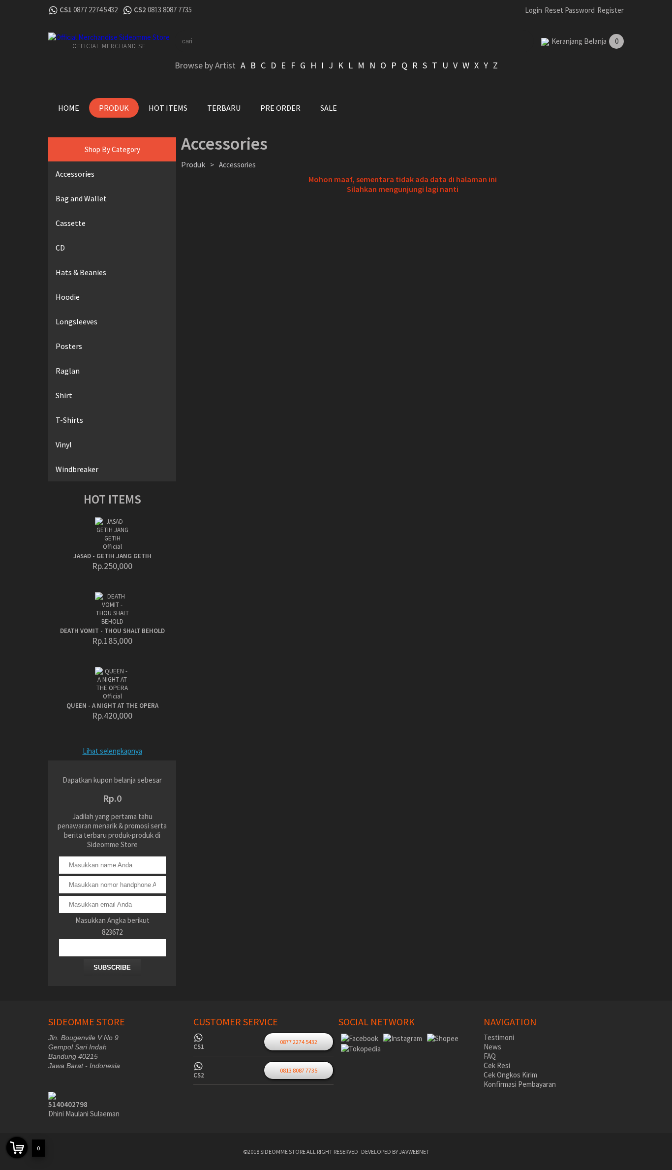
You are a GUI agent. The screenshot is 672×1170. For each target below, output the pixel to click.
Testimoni (499, 1037)
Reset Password (570, 10)
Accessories (75, 174)
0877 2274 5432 (95, 9)
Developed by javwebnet (395, 1151)
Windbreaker (77, 469)
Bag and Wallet (81, 198)
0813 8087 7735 (170, 9)
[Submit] (508, 41)
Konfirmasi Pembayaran (520, 1084)
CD (60, 248)
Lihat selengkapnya (112, 751)
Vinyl (64, 444)
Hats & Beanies (81, 272)
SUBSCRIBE (112, 967)
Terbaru (224, 108)
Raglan (68, 371)
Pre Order (280, 108)
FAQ (490, 1056)
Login (533, 10)
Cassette (71, 223)
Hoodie (68, 297)
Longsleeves (76, 321)
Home (68, 108)
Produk (114, 108)
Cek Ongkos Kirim (510, 1074)
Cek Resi (497, 1065)
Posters (69, 346)
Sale (328, 108)
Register (610, 10)
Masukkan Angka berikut (112, 920)
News (492, 1046)
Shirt (64, 395)
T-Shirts (69, 420)
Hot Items (168, 108)
